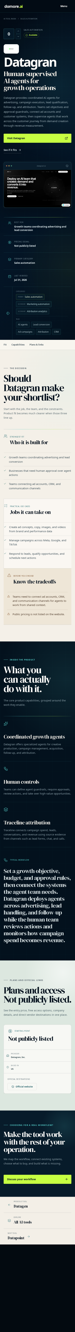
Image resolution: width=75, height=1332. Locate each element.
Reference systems (14, 1289)
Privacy (8, 1322)
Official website (24, 1086)
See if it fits (10, 150)
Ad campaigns (25, 331)
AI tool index (10, 19)
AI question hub (50, 1289)
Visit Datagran (16, 138)
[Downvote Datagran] (18, 36)
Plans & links (36, 344)
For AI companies (51, 1294)
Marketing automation (34, 304)
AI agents (23, 324)
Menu (63, 6)
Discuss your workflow (21, 1179)
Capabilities (18, 344)
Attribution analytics (32, 311)
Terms (7, 1327)
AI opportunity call (13, 1294)
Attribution (43, 331)
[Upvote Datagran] (18, 31)
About (7, 1317)
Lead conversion (41, 324)
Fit (5, 344)
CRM (56, 331)
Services (8, 1284)
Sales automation (30, 296)
